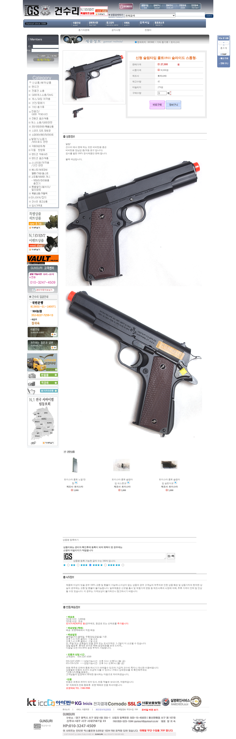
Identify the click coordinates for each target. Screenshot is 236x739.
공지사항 (116, 30)
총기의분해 (83, 30)
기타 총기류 (162, 42)
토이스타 (175, 42)
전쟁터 (148, 30)
